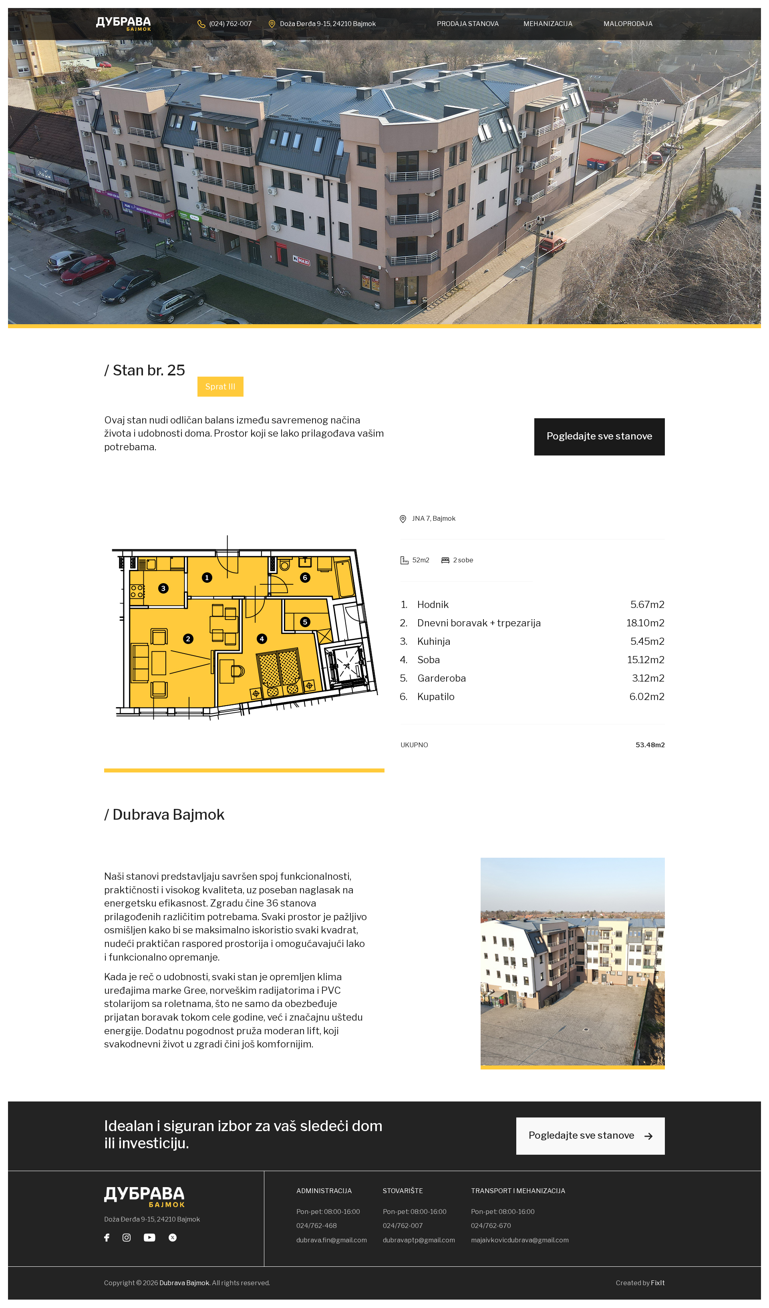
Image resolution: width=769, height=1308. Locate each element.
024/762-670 (491, 1226)
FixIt (658, 1283)
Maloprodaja (628, 24)
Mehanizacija (548, 24)
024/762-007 (403, 1226)
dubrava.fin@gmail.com (331, 1240)
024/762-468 (316, 1226)
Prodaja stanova (468, 24)
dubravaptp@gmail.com (419, 1240)
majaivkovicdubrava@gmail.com (520, 1240)
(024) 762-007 (230, 24)
